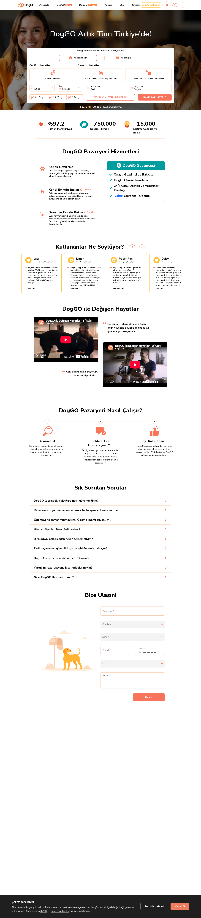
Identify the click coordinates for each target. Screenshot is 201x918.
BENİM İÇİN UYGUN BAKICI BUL (111, 97)
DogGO (64, 4)
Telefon (140, 648)
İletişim (136, 4)
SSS (122, 4)
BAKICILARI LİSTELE (154, 97)
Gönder (148, 697)
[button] (66, 339)
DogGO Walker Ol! (151, 4)
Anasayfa (44, 4)
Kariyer (108, 4)
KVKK (43, 911)
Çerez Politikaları (60, 911)
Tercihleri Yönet (154, 906)
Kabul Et (180, 906)
